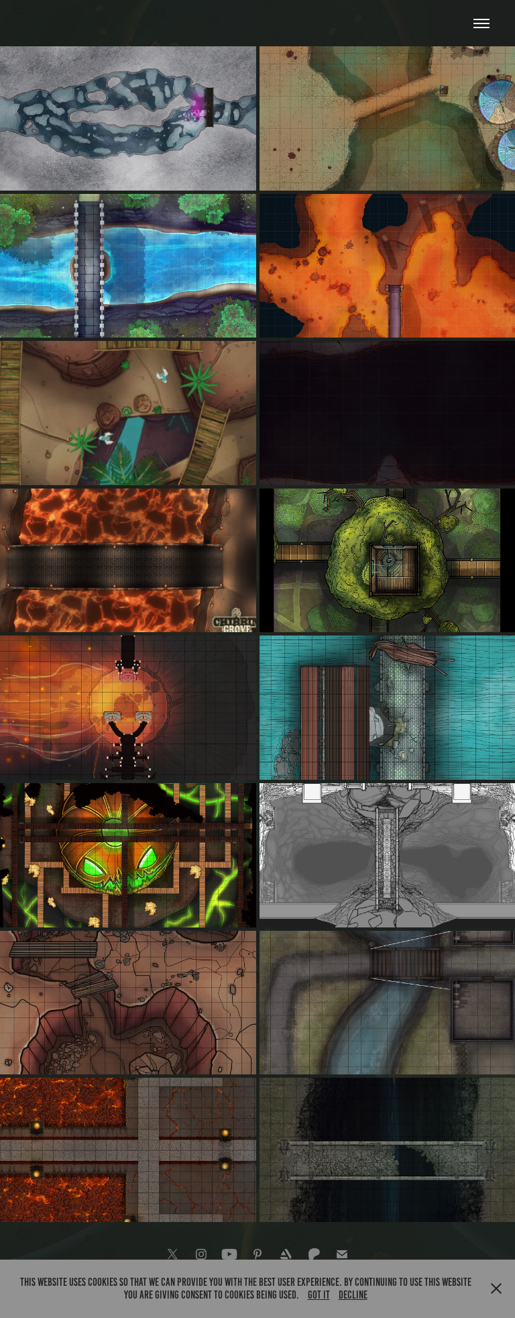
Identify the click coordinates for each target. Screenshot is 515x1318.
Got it (319, 1295)
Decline (353, 1295)
